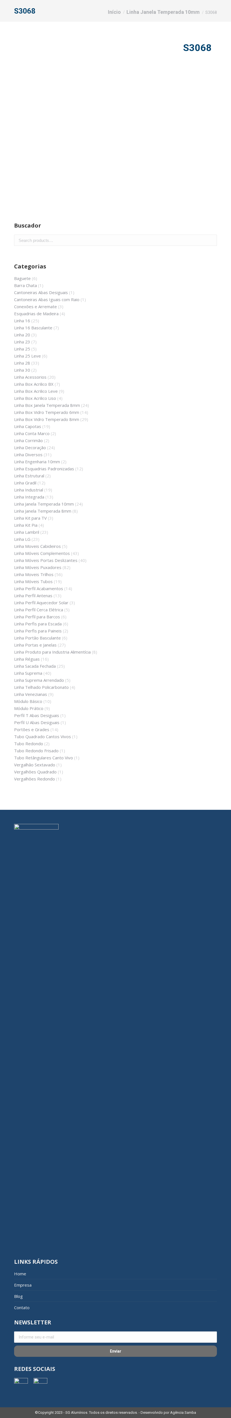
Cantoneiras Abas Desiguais (41, 292)
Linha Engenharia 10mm (37, 461)
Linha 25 (22, 349)
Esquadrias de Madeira (36, 313)
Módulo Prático (28, 708)
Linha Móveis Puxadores (37, 567)
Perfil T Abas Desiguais (36, 715)
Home (20, 1273)
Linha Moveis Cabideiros (37, 546)
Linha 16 (22, 320)
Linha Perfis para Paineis (38, 631)
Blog (18, 1296)
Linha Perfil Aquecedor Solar (41, 602)
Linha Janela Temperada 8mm (42, 511)
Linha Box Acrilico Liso (35, 398)
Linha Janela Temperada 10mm (44, 504)
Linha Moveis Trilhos (34, 574)
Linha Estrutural (29, 475)
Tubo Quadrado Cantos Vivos (42, 736)
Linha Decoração (30, 447)
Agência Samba (183, 1412)
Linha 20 (22, 335)
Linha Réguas (27, 659)
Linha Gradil (25, 483)
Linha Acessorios (30, 377)
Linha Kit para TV (30, 518)
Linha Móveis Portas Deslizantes (45, 560)
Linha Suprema (28, 673)
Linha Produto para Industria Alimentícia (52, 652)
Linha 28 (22, 363)
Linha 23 (22, 342)
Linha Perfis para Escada (38, 624)
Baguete (22, 278)
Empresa (23, 1285)
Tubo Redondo (28, 743)
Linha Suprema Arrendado (39, 680)
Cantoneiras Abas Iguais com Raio (46, 299)
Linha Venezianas (30, 694)
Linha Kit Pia (25, 525)
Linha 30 (22, 370)
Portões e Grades (31, 729)
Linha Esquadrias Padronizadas (44, 468)
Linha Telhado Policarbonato (41, 687)
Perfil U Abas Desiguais (36, 722)
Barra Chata (25, 285)
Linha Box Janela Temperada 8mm (47, 405)
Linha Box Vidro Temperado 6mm (46, 412)
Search (211, 240)
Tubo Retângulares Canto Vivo (43, 757)
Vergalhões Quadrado (35, 772)
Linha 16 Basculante (33, 327)
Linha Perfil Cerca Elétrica (38, 609)
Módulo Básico (28, 701)
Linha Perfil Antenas (33, 595)
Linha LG (22, 539)
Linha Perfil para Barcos (37, 616)
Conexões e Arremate (35, 306)
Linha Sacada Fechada (35, 666)
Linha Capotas (27, 426)
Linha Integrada (29, 497)
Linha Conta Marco (32, 433)
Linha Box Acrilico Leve (36, 391)
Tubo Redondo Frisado (36, 750)
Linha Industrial (28, 490)
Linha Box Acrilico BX (34, 384)
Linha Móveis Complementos (42, 553)
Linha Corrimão (28, 440)
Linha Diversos (28, 454)
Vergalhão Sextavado (34, 765)
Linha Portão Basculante (37, 638)
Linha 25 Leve (27, 356)
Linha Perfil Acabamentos (38, 588)
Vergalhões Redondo (34, 779)
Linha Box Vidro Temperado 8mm (46, 419)
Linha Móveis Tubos (33, 581)
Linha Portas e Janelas (35, 645)
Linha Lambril (26, 532)
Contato (22, 1307)
